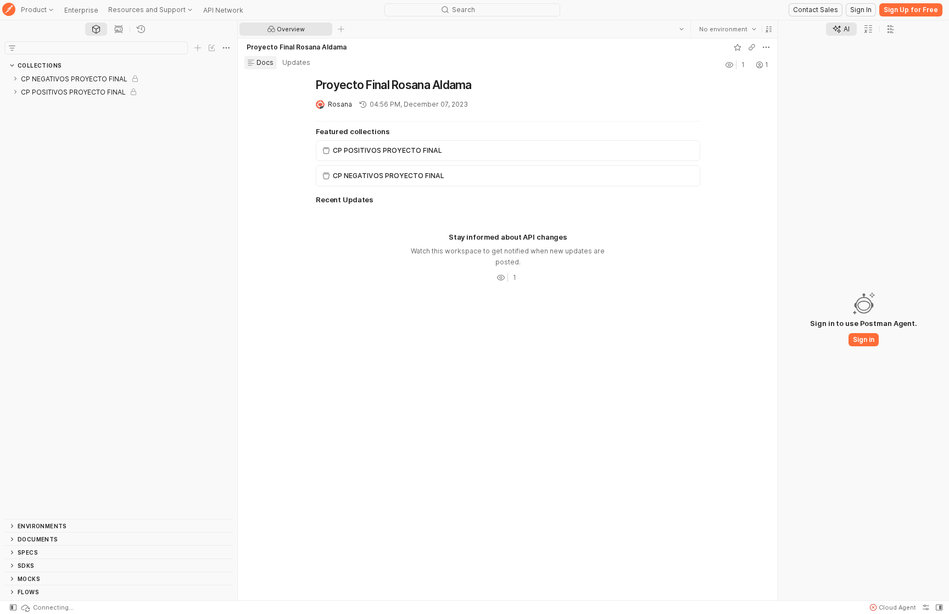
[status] (47, 607)
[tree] (118, 295)
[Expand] (15, 78)
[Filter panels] (12, 47)
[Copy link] (751, 47)
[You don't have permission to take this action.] (341, 29)
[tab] (96, 29)
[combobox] (727, 29)
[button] (768, 29)
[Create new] (197, 47)
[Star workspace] (737, 47)
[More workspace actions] (765, 47)
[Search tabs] (681, 29)
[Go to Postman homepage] (8, 10)
